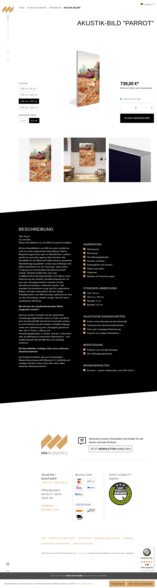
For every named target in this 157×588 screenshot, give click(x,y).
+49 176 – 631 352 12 (54, 482)
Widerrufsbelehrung (107, 538)
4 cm (23, 120)
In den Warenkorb (137, 118)
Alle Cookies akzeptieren (141, 583)
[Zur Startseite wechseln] (7, 23)
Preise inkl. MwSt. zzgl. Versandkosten (136, 88)
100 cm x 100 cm (28, 95)
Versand (128, 538)
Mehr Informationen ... (86, 584)
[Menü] (8, 51)
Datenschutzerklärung (55, 543)
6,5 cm (34, 120)
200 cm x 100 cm (28, 107)
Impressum (84, 538)
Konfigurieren (117, 583)
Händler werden (83, 543)
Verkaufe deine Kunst (62, 538)
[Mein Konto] (8, 59)
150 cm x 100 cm (29, 101)
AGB (43, 538)
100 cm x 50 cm (28, 88)
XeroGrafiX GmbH (74, 576)
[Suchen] (8, 572)
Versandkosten (82, 553)
